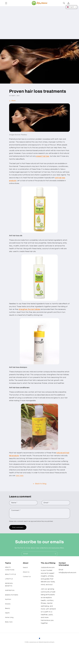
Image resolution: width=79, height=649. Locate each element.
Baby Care (8, 622)
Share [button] (13, 100)
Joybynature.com (33, 642)
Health (7, 613)
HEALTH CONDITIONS (9, 569)
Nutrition (8, 599)
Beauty (7, 608)
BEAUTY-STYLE (10, 574)
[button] (6, 3)
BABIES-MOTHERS (11, 595)
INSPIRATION (9, 590)
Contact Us (27, 576)
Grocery (8, 604)
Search (25, 567)
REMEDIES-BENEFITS (9, 585)
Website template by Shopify (46, 642)
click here (19, 475)
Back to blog (40, 484)
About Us (26, 572)
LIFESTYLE (9, 579)
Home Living (9, 617)
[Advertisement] (39, 24)
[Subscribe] (55, 553)
